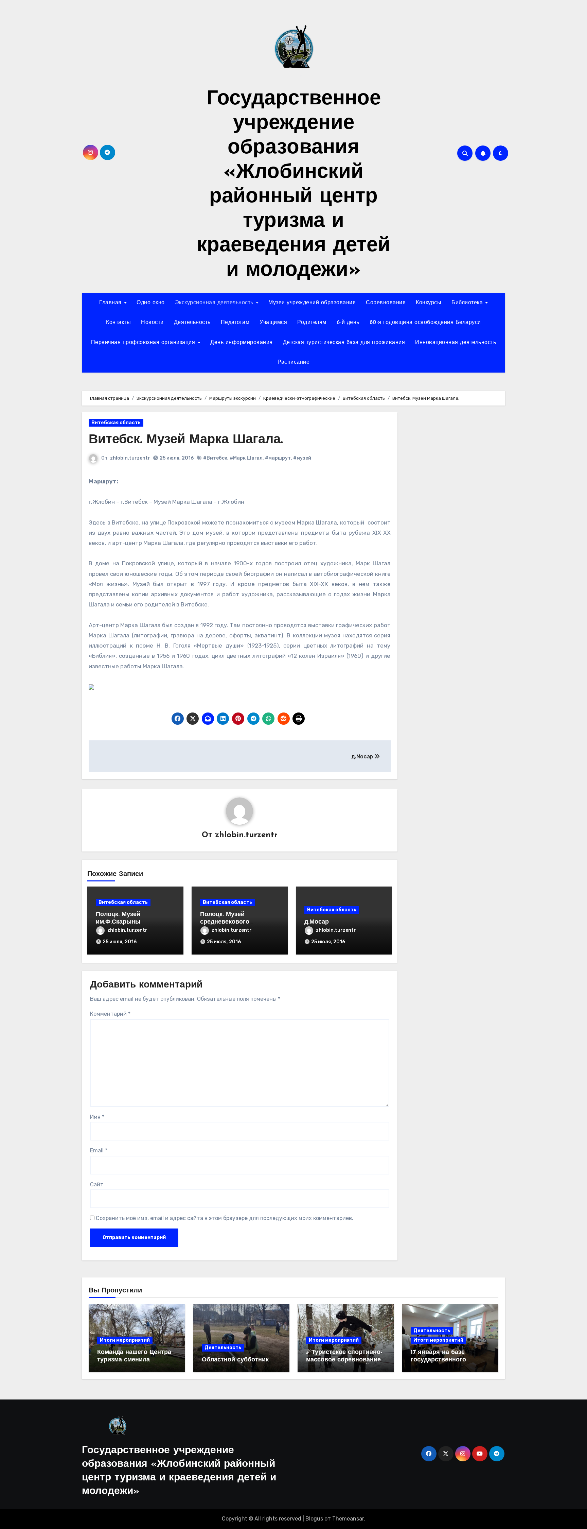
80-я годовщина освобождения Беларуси (425, 322)
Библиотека (468, 303)
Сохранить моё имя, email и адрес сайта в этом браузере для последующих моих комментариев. (224, 1218)
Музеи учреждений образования (312, 303)
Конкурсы (428, 303)
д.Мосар (316, 922)
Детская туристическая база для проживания (344, 342)
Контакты (118, 322)
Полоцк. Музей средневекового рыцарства (224, 922)
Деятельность (192, 322)
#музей (302, 458)
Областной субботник (235, 1360)
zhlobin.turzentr (130, 458)
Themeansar (348, 1518)
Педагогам (235, 322)
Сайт (97, 1184)
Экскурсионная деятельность (215, 303)
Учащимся (273, 322)
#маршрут (278, 458)
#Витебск (215, 458)
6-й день (348, 322)
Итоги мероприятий (125, 1340)
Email (98, 1150)
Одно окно (151, 303)
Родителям (311, 322)
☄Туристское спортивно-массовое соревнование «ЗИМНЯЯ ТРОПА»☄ (344, 1360)
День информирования (241, 342)
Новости (152, 322)
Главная (111, 303)
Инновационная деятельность (455, 342)
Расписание (293, 362)
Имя (97, 1117)
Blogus (314, 1518)
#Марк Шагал (246, 458)
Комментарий (110, 1014)
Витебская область (116, 423)
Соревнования (386, 303)
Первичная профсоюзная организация (144, 342)
